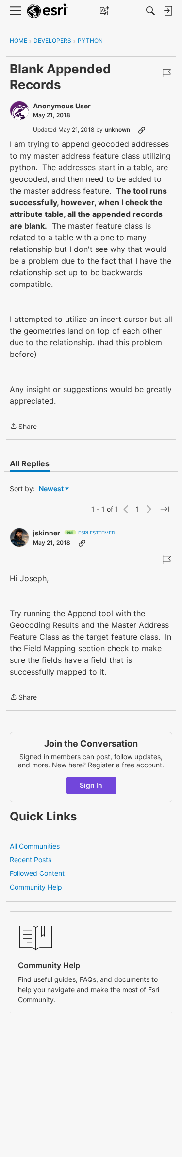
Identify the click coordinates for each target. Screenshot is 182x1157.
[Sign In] (168, 10)
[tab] (29, 463)
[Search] (150, 10)
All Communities (35, 846)
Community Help (36, 887)
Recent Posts (30, 859)
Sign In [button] (91, 785)
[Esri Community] (47, 11)
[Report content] (166, 73)
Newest (51, 489)
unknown (117, 129)
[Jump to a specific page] (164, 509)
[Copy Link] (142, 129)
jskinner (46, 533)
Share (23, 427)
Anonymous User (62, 106)
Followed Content (37, 873)
